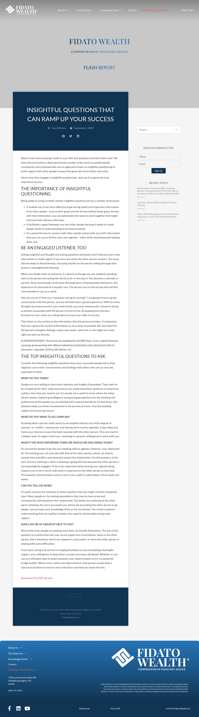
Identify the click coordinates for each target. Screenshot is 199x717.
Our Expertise (83, 10)
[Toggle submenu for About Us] (21, 648)
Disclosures (84, 708)
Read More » (141, 197)
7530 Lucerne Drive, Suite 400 (22, 677)
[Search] (176, 129)
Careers (132, 10)
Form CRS (115, 708)
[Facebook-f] (9, 708)
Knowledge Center (109, 10)
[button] (63, 136)
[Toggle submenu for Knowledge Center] (31, 659)
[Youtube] (27, 708)
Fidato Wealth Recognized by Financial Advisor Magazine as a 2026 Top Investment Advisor (158, 215)
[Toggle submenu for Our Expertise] (26, 653)
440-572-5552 (15, 690)
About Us (62, 10)
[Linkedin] (18, 708)
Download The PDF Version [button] (37, 578)
